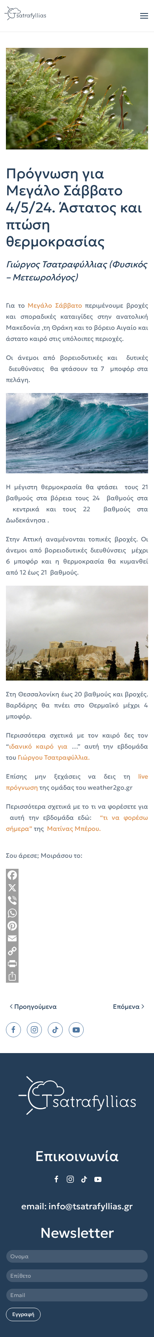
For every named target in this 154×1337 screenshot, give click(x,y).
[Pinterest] (77, 925)
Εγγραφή (23, 1314)
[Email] (77, 938)
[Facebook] (77, 875)
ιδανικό (22, 746)
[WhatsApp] (77, 913)
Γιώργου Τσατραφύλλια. (54, 757)
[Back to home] (26, 16)
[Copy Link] (77, 951)
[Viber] (77, 900)
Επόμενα (126, 1006)
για (63, 746)
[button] (144, 16)
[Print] (77, 963)
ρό (52, 746)
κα (40, 746)
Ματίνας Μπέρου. (74, 828)
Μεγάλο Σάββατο (55, 305)
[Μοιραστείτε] (77, 976)
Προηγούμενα (35, 1006)
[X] (77, 887)
